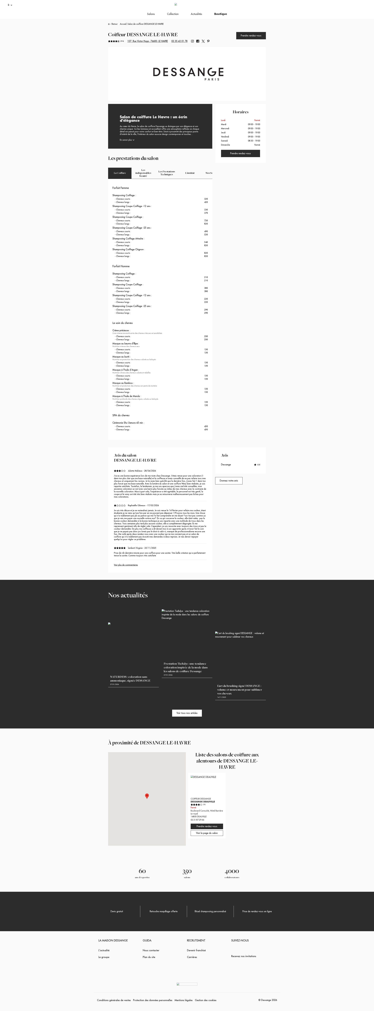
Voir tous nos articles (187, 713)
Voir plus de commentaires (126, 565)
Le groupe (103, 957)
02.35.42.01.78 (179, 41)
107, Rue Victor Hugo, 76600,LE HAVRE (147, 41)
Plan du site (149, 957)
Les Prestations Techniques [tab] (166, 173)
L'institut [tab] (190, 173)
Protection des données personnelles (152, 1000)
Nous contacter (151, 950)
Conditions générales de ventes (114, 1000)
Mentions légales (184, 1000)
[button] (147, 796)
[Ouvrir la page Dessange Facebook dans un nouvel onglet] (197, 41)
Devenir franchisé (196, 950)
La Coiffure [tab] (120, 173)
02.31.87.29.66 (197, 820)
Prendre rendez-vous (251, 35)
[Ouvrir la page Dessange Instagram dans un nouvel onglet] (192, 41)
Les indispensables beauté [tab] (143, 173)
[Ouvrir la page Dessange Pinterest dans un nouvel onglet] (208, 41)
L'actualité (103, 950)
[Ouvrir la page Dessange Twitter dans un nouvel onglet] (203, 41)
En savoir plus (126, 140)
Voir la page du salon (207, 833)
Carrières (192, 957)
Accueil (123, 24)
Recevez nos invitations (243, 956)
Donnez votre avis (229, 481)
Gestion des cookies (205, 1000)
